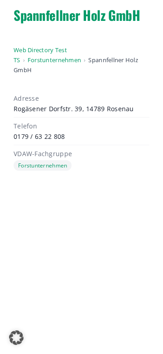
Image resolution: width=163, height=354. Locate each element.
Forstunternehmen (54, 60)
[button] (16, 337)
